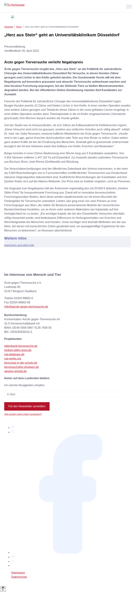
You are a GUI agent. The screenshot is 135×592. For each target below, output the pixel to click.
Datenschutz (19, 576)
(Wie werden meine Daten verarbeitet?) (23, 414)
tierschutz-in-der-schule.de (20, 362)
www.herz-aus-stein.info (19, 245)
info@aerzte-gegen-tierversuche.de (26, 306)
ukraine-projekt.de (15, 371)
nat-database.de (14, 354)
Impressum (18, 572)
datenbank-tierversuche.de (20, 345)
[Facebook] (71, 552)
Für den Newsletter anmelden (26, 406)
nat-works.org (12, 358)
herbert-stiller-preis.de (17, 350)
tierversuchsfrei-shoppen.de (21, 366)
